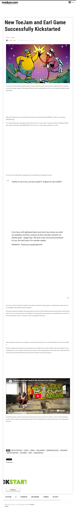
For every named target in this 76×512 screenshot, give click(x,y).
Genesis (32, 450)
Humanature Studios (52, 450)
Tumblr (46, 497)
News (13, 37)
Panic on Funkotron (12, 452)
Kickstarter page (38, 123)
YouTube (8, 497)
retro (30, 452)
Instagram (35, 497)
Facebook (23, 497)
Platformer (23, 452)
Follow (13, 490)
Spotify (55, 497)
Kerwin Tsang (12, 40)
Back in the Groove (16, 450)
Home (8, 37)
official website (12, 305)
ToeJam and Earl (38, 452)
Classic (26, 450)
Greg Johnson (41, 450)
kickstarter (63, 450)
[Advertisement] (38, 262)
